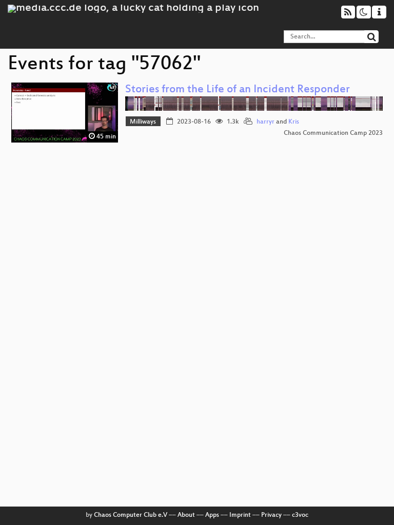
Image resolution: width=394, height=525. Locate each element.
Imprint (240, 515)
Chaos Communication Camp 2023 (333, 133)
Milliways (143, 122)
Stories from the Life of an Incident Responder (237, 90)
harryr (265, 122)
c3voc (300, 515)
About (186, 515)
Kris (293, 122)
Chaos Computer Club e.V (130, 515)
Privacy (271, 515)
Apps (212, 515)
